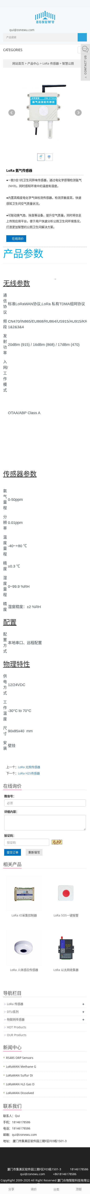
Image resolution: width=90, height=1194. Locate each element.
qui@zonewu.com (21, 30)
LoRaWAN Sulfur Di (19, 1075)
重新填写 (34, 852)
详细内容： (11, 812)
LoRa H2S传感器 (29, 773)
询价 (34, 1189)
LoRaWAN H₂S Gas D (20, 1084)
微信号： (10, 796)
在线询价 (17, 238)
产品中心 (33, 63)
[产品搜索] (82, 37)
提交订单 (12, 852)
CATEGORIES (12, 50)
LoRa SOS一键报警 (66, 915)
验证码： (10, 835)
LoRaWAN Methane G (21, 1067)
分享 (11, 1189)
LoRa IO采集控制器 (24, 915)
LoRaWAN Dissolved (20, 1093)
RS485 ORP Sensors (19, 1058)
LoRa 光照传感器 (29, 767)
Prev (11, 112)
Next (78, 112)
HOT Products (16, 1027)
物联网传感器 (15, 1019)
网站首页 (18, 63)
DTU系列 (13, 1012)
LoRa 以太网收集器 (65, 970)
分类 (56, 1189)
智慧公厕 (67, 63)
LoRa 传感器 (51, 63)
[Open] (85, 63)
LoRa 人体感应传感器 (24, 970)
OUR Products (16, 1035)
